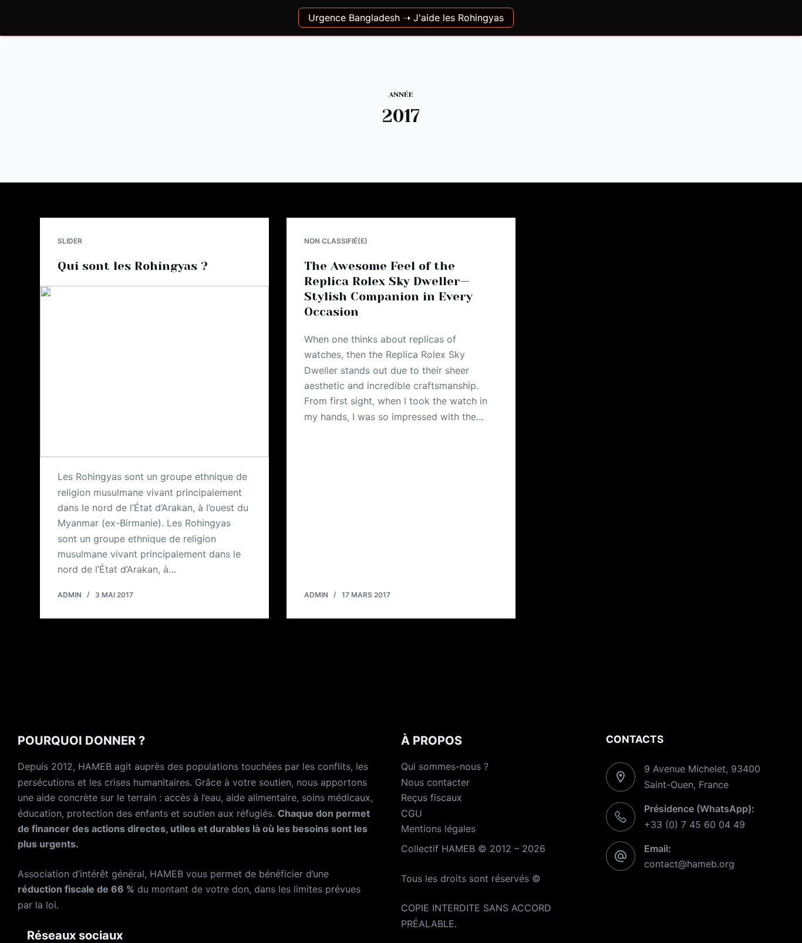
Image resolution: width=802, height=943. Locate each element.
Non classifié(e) (336, 240)
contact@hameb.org (689, 864)
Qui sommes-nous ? (444, 766)
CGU (411, 813)
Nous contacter (435, 782)
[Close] (792, 9)
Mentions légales (438, 828)
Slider (70, 240)
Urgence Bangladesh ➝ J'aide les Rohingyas (406, 17)
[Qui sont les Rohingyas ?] (154, 371)
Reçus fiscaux (431, 797)
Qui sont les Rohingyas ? (133, 266)
